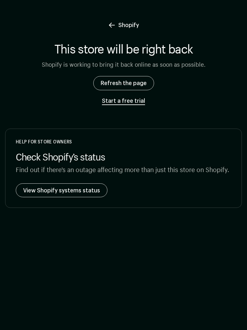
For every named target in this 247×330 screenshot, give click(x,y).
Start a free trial (123, 100)
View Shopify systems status (61, 190)
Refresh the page (124, 83)
